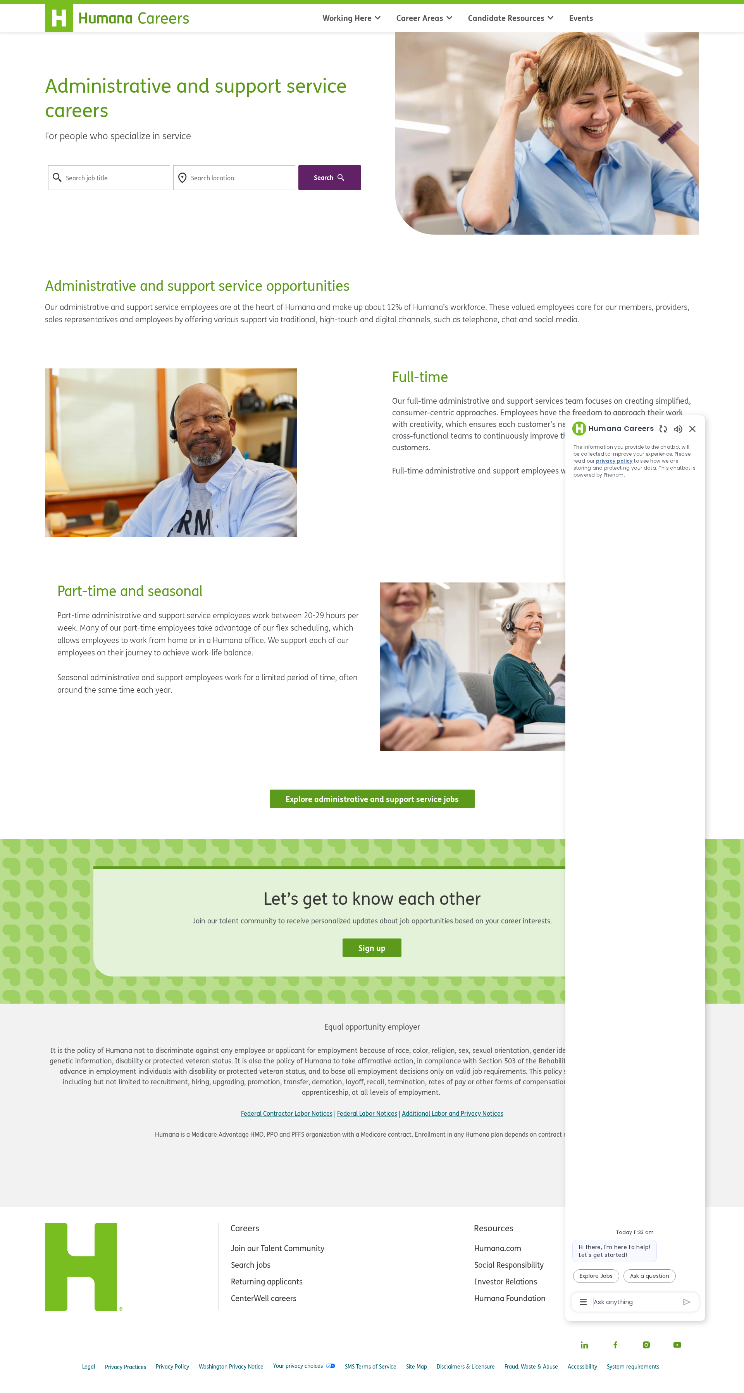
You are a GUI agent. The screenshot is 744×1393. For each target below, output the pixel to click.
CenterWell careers (263, 1298)
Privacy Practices (125, 1367)
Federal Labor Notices (367, 1113)
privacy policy (614, 461)
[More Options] (583, 1302)
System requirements (633, 1366)
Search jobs (250, 1265)
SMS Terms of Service (370, 1366)
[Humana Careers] (121, 16)
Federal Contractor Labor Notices (286, 1113)
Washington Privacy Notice (231, 1366)
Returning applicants (267, 1281)
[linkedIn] (584, 1345)
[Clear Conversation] (663, 428)
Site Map (416, 1366)
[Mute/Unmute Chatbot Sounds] (678, 428)
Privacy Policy (172, 1366)
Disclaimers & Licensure (466, 1366)
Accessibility (582, 1366)
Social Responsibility (509, 1265)
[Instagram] (646, 1345)
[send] (687, 1302)
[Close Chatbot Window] (692, 428)
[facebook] (615, 1345)
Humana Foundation (510, 1298)
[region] (635, 864)
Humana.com (497, 1248)
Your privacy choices (298, 1366)
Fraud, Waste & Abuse (531, 1366)
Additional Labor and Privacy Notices (452, 1113)
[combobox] (109, 177)
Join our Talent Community (277, 1248)
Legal (88, 1366)
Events (581, 18)
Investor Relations (505, 1281)
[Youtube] (677, 1345)
